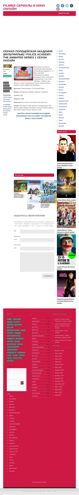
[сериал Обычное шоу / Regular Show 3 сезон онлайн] (22, 191)
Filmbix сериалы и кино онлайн (24, 7)
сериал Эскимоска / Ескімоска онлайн (31, 207)
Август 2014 (58, 353)
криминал (6, 85)
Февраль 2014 (59, 370)
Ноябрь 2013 (59, 378)
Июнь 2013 (58, 392)
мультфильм (7, 76)
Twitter (67, 5)
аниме (9, 319)
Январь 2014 (59, 373)
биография (17, 319)
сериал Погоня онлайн (21, 47)
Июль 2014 (58, 356)
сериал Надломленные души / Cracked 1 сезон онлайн (65, 165)
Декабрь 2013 (59, 375)
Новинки (61, 98)
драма (61, 70)
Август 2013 (58, 386)
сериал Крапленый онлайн (22, 49)
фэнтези (61, 126)
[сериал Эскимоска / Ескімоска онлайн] (35, 203)
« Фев (8, 394)
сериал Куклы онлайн (12, 53)
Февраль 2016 (59, 350)
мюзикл (61, 95)
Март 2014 (58, 367)
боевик (61, 56)
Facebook (62, 5)
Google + (71, 5)
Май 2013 (58, 395)
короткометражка (64, 78)
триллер (61, 117)
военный (10, 324)
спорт (60, 112)
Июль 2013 (58, 389)
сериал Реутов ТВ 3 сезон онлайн (24, 45)
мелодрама (62, 84)
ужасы (61, 120)
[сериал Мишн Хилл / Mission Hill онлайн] (49, 203)
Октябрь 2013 (59, 381)
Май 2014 (58, 361)
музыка (61, 89)
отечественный (63, 101)
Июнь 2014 (58, 359)
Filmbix (5, 73)
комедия (6, 82)
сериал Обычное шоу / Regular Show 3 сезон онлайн (19, 195)
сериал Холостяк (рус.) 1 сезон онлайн (17, 51)
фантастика (62, 123)
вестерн (61, 59)
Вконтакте (58, 5)
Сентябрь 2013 (60, 384)
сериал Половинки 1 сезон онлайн (7, 99)
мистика (61, 87)
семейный (6, 91)
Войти (49, 491)
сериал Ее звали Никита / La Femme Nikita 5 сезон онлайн (65, 301)
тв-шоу (61, 114)
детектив (61, 62)
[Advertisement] (39, 30)
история (61, 73)
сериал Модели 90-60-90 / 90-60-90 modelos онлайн (7, 110)
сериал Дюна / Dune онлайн (66, 200)
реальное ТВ (63, 106)
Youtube (58, 9)
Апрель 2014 (59, 364)
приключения (63, 103)
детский (61, 64)
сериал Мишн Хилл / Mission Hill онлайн (45, 206)
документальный (64, 67)
